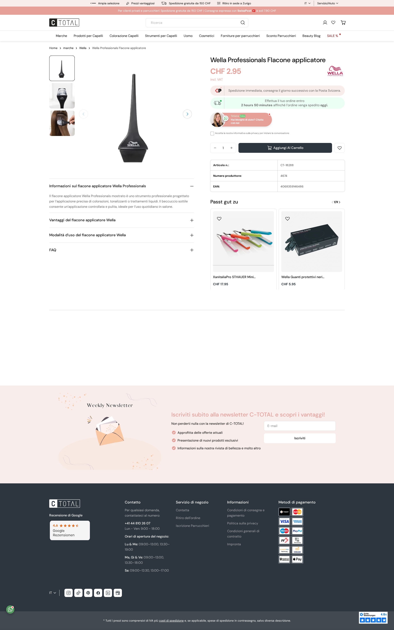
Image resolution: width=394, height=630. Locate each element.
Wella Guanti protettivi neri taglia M (301, 277)
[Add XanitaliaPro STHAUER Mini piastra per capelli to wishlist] (219, 217)
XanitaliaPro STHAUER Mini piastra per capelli (233, 277)
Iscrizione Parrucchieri (192, 526)
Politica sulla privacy (242, 523)
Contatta (182, 510)
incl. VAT (216, 79)
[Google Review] (69, 523)
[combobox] (197, 22)
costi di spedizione (171, 620)
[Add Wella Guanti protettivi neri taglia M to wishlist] (287, 217)
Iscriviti (299, 438)
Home (53, 48)
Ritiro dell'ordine (188, 518)
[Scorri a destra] (187, 114)
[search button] (242, 22)
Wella (82, 48)
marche (68, 48)
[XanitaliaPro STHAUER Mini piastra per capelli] (243, 241)
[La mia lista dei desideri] (333, 22)
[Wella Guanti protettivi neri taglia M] (311, 241)
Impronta (234, 544)
